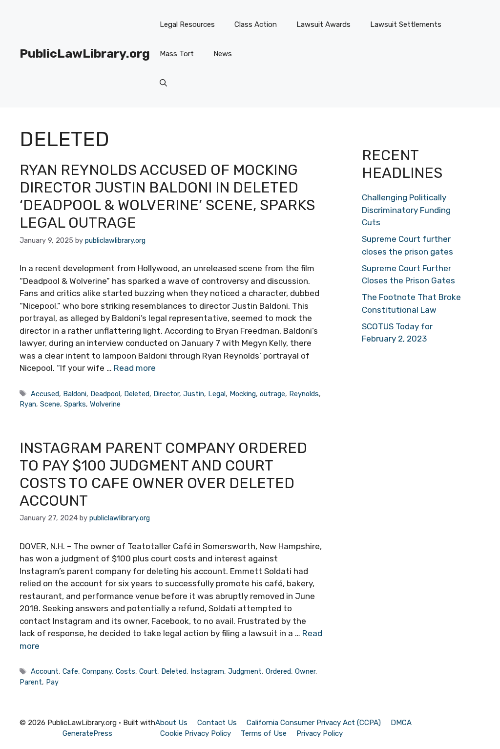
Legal (217, 393)
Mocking (242, 393)
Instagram (207, 671)
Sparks (75, 404)
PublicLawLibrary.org (85, 53)
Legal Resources (187, 24)
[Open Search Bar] (163, 83)
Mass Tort (177, 53)
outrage (272, 393)
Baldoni (74, 393)
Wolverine (105, 404)
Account (45, 671)
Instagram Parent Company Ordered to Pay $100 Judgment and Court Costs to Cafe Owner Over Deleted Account (163, 474)
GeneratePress (87, 733)
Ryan (28, 404)
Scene (50, 404)
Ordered (278, 671)
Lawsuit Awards (323, 24)
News (222, 53)
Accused (45, 393)
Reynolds (304, 393)
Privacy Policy (319, 733)
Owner (305, 671)
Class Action (255, 24)
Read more (135, 368)
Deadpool (105, 393)
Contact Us (217, 722)
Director (166, 393)
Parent (31, 682)
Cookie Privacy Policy (195, 733)
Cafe (70, 671)
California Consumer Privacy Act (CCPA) (314, 722)
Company (97, 671)
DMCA (401, 722)
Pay (52, 682)
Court (148, 671)
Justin (193, 393)
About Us (171, 722)
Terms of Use (264, 733)
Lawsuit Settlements (405, 24)
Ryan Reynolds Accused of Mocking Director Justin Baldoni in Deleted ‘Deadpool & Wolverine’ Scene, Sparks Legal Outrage (167, 196)
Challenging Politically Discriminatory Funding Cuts (406, 210)
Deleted (136, 393)
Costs (125, 671)
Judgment (245, 671)
